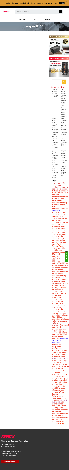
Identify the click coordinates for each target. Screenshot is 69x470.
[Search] (64, 82)
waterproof (56, 307)
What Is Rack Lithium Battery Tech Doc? (63, 171)
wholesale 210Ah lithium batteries (60, 317)
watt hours (64, 319)
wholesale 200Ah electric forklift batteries (60, 224)
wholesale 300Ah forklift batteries (59, 355)
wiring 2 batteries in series (60, 188)
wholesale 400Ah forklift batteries (60, 416)
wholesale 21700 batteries (58, 263)
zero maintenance (59, 403)
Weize (54, 193)
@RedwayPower (12, 453)
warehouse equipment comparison (57, 347)
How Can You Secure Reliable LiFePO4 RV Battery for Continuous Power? (65, 126)
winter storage (57, 363)
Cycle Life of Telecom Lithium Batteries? (64, 142)
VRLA (54, 390)
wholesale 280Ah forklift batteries (60, 274)
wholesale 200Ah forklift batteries (59, 280)
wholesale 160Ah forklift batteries (59, 220)
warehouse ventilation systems (60, 207)
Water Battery (58, 283)
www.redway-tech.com (14, 451)
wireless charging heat (58, 377)
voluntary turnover (58, 391)
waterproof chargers (56, 324)
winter (54, 199)
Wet (61, 246)
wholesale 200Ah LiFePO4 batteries (59, 233)
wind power (56, 187)
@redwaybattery (11, 455)
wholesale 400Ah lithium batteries (59, 229)
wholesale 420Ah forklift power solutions (59, 250)
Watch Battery (58, 286)
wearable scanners (60, 197)
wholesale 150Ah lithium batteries (60, 419)
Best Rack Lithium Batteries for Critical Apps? (55, 172)
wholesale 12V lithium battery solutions (58, 238)
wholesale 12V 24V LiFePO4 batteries (59, 351)
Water (60, 244)
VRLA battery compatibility (57, 290)
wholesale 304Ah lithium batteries (59, 337)
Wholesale (56, 210)
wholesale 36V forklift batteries (60, 365)
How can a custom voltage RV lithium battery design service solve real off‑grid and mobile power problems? (64, 103)
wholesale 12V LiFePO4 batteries (60, 341)
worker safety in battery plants (59, 242)
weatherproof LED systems (59, 294)
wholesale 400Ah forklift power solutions (59, 408)
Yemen (60, 193)
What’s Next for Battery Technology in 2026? (56, 93)
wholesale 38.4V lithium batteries (58, 201)
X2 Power (62, 287)
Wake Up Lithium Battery (59, 422)
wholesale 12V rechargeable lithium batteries (58, 303)
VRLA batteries (58, 277)
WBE (53, 216)
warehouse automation (60, 401)
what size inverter (57, 217)
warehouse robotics (60, 358)
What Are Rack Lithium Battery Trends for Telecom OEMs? (64, 156)
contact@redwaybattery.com (14, 449)
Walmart (55, 246)
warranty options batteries (59, 314)
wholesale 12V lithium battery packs (58, 370)
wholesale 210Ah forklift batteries (60, 254)
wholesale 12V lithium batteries (58, 310)
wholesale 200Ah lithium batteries (59, 184)
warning (63, 275)
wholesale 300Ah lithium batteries (60, 270)
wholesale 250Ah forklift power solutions (60, 266)
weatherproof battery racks (57, 259)
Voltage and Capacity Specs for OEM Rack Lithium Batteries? (55, 158)
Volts (61, 295)
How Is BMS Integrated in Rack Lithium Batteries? (55, 143)
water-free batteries (60, 194)
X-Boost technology (60, 191)
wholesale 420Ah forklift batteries (59, 387)
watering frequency (60, 321)
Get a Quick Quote (10, 461)
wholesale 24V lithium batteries (60, 412)
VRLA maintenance (57, 373)
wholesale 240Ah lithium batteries (59, 213)
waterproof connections (57, 298)
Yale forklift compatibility (60, 379)
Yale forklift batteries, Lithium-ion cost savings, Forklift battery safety (60, 329)
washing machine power (59, 204)
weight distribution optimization (59, 383)
